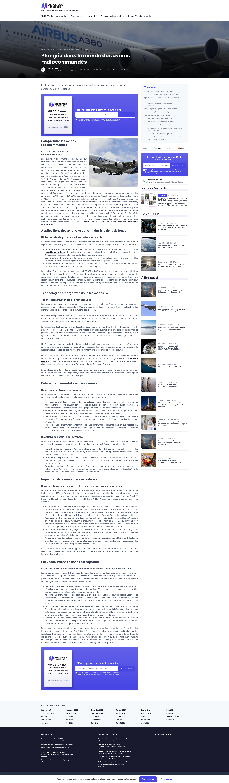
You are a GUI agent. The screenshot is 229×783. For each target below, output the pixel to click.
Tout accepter (148, 779)
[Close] (157, 373)
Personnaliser (166, 779)
